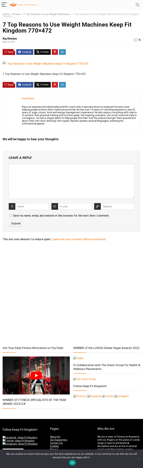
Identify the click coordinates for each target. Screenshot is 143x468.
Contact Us (56, 443)
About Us (55, 436)
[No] (138, 458)
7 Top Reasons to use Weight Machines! (46, 14)
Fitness (16, 14)
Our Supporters (58, 439)
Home (6, 14)
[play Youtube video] (36, 375)
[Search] (137, 4)
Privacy (54, 449)
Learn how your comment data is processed (79, 239)
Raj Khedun (10, 38)
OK (72, 462)
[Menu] (4, 4)
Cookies (54, 446)
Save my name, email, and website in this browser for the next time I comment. (61, 215)
